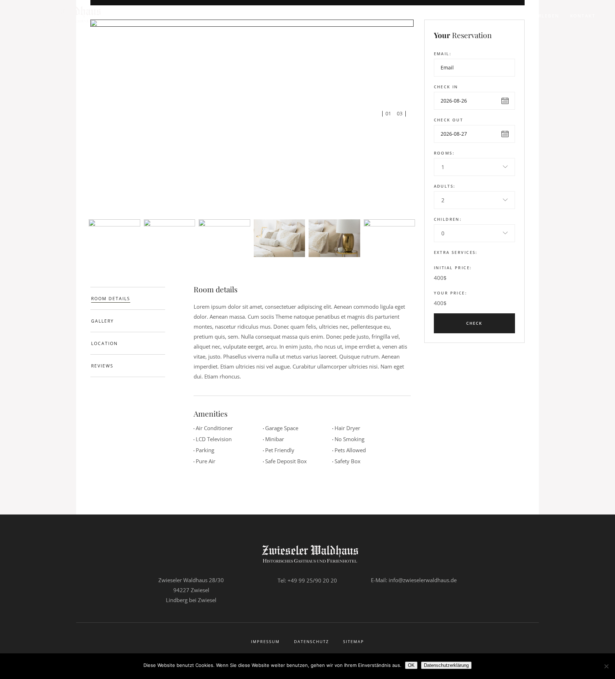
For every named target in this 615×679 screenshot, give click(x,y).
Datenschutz (311, 641)
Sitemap (353, 641)
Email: (443, 53)
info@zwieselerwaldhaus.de (423, 580)
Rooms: (444, 153)
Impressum (265, 641)
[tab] (127, 298)
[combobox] (474, 167)
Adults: (445, 186)
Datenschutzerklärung (446, 665)
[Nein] (606, 666)
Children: (448, 219)
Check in (446, 86)
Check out (448, 119)
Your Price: (450, 293)
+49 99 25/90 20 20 (312, 580)
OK (411, 665)
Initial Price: (453, 267)
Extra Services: (456, 252)
